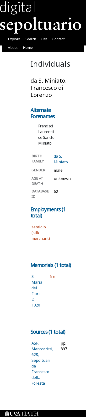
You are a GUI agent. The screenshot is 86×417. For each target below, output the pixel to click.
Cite (44, 38)
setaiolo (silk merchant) (41, 232)
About (13, 47)
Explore (14, 38)
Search (31, 38)
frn (52, 276)
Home (28, 47)
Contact (58, 38)
